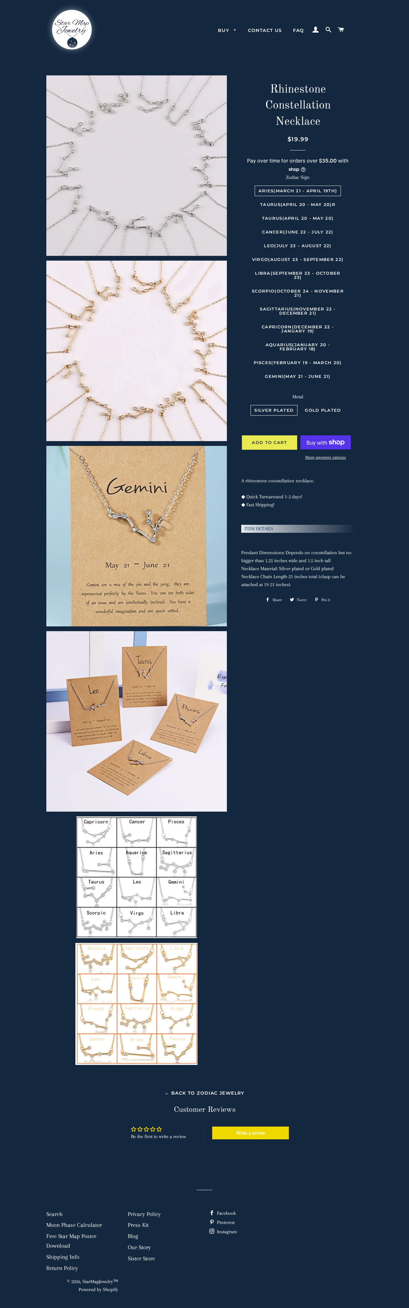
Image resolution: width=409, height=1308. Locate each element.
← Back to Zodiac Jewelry (204, 1093)
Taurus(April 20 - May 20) (298, 218)
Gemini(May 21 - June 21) (297, 376)
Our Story (139, 1247)
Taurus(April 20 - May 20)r (298, 204)
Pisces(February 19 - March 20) (298, 362)
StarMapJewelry (97, 1281)
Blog (133, 1236)
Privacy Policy (144, 1214)
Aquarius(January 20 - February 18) (298, 346)
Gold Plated (323, 410)
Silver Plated (274, 410)
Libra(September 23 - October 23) (297, 275)
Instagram (226, 1232)
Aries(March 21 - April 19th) (298, 190)
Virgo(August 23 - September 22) (297, 259)
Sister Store (141, 1258)
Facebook (226, 1213)
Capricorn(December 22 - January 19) (298, 328)
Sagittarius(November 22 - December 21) (298, 311)
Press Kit (138, 1224)
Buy (224, 30)
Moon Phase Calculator (74, 1224)
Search (54, 1214)
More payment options (325, 457)
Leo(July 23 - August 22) (297, 245)
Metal (297, 397)
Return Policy (62, 1268)
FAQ (298, 30)
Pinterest (225, 1222)
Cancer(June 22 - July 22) (298, 231)
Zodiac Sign (298, 177)
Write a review (250, 1133)
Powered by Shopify (98, 1289)
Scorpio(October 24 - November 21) (298, 293)
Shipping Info (62, 1256)
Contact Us (265, 30)
